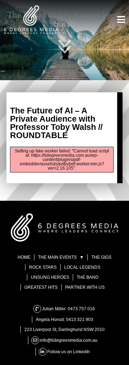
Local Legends (82, 267)
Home (64, 3)
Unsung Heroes (50, 277)
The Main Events (61, 18)
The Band (88, 277)
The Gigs (64, 32)
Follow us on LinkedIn (68, 351)
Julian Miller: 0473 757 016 (68, 308)
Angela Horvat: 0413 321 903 (64, 319)
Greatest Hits (41, 287)
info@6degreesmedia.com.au (68, 340)
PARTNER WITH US (85, 287)
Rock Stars (43, 267)
